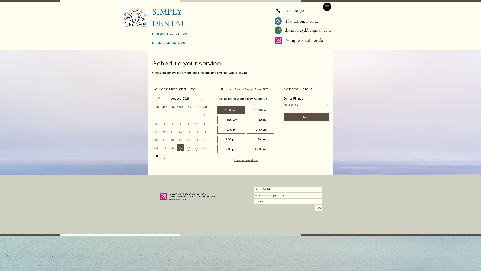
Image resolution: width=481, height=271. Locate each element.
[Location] (278, 21)
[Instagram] (278, 40)
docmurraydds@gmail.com (308, 30)
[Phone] (278, 10)
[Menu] (327, 7)
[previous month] (159, 99)
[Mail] (278, 30)
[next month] (201, 99)
